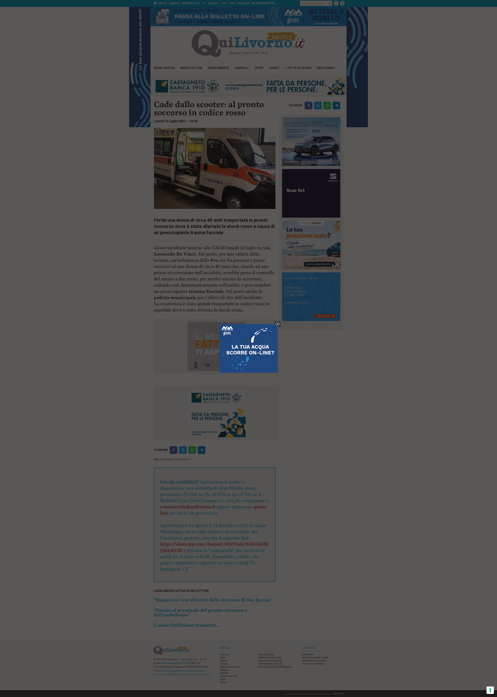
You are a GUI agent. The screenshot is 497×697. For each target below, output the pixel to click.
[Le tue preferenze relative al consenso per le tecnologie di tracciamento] (490, 690)
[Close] (277, 324)
